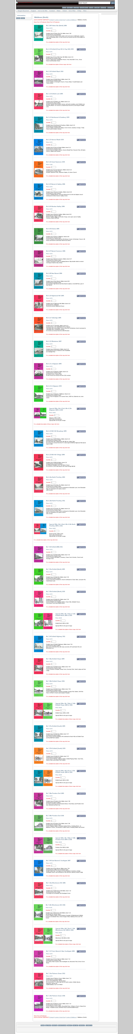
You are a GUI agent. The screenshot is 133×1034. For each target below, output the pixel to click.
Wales (58, 11)
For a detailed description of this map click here (58, 42)
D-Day (79, 11)
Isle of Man (72, 11)
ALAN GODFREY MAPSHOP (41, 19)
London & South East (60, 19)
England (33, 11)
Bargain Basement (23, 11)
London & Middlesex (71, 19)
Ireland (65, 11)
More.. (85, 11)
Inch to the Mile (42, 11)
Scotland (52, 11)
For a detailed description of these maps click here (58, 64)
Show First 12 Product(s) (40, 22)
